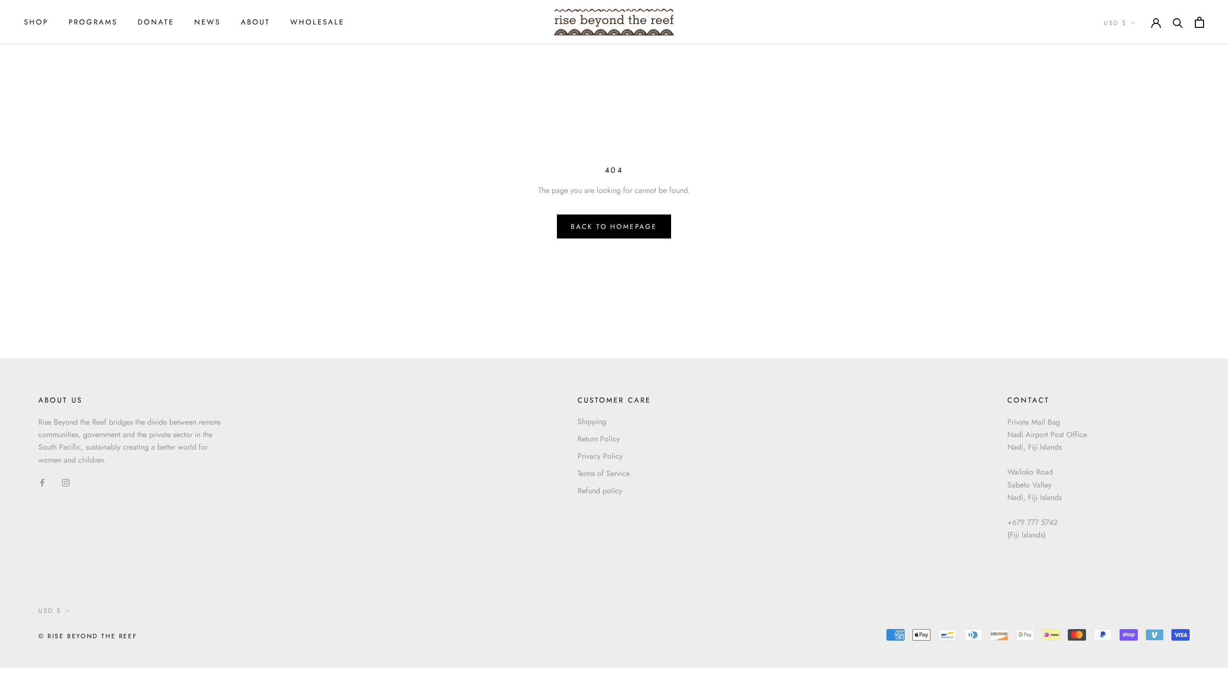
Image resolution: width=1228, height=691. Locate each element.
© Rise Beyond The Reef (87, 636)
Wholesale (317, 22)
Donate (156, 22)
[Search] (1178, 22)
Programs (93, 22)
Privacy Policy (600, 456)
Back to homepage (614, 226)
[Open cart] (1199, 22)
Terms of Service (604, 473)
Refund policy (600, 490)
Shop (36, 22)
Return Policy (599, 438)
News (207, 22)
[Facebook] (42, 482)
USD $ (1115, 22)
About (255, 22)
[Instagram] (66, 482)
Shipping (592, 421)
